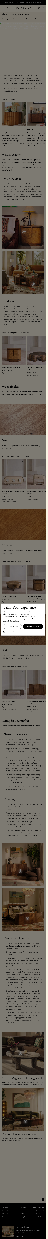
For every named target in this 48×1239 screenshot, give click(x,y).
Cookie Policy (15, 621)
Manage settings (12, 627)
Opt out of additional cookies (13, 632)
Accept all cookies (33, 627)
